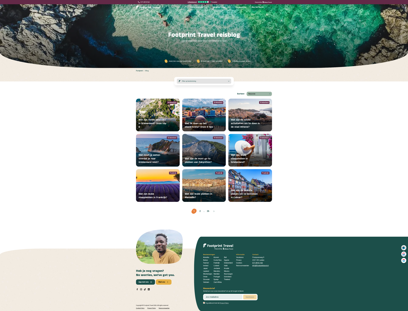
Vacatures (240, 257)
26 (208, 211)
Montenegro (207, 274)
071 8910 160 (257, 263)
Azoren (216, 257)
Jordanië (217, 268)
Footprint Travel (219, 7)
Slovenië (206, 279)
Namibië (217, 274)
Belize (205, 260)
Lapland (206, 271)
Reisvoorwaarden (242, 265)
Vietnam (206, 282)
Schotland (227, 276)
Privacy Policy (151, 308)
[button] (214, 211)
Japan (205, 268)
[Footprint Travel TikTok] (145, 289)
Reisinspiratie (240, 7)
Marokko (217, 271)
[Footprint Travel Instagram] (141, 289)
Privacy (239, 260)
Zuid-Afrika (218, 282)
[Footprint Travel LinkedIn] (148, 289)
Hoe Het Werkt (258, 7)
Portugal (217, 276)
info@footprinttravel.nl (260, 265)
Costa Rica (217, 260)
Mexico (226, 271)
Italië (226, 265)
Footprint (139, 71)
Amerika (206, 257)
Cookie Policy (140, 308)
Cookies (239, 263)
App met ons (144, 282)
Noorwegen (228, 274)
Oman (205, 276)
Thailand (227, 279)
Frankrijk (217, 263)
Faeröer (206, 263)
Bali (225, 257)
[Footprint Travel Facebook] (137, 289)
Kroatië (226, 268)
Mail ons (161, 282)
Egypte (226, 260)
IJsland (216, 265)
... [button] (204, 211)
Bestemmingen (197, 7)
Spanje (216, 279)
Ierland (205, 265)
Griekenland (228, 263)
